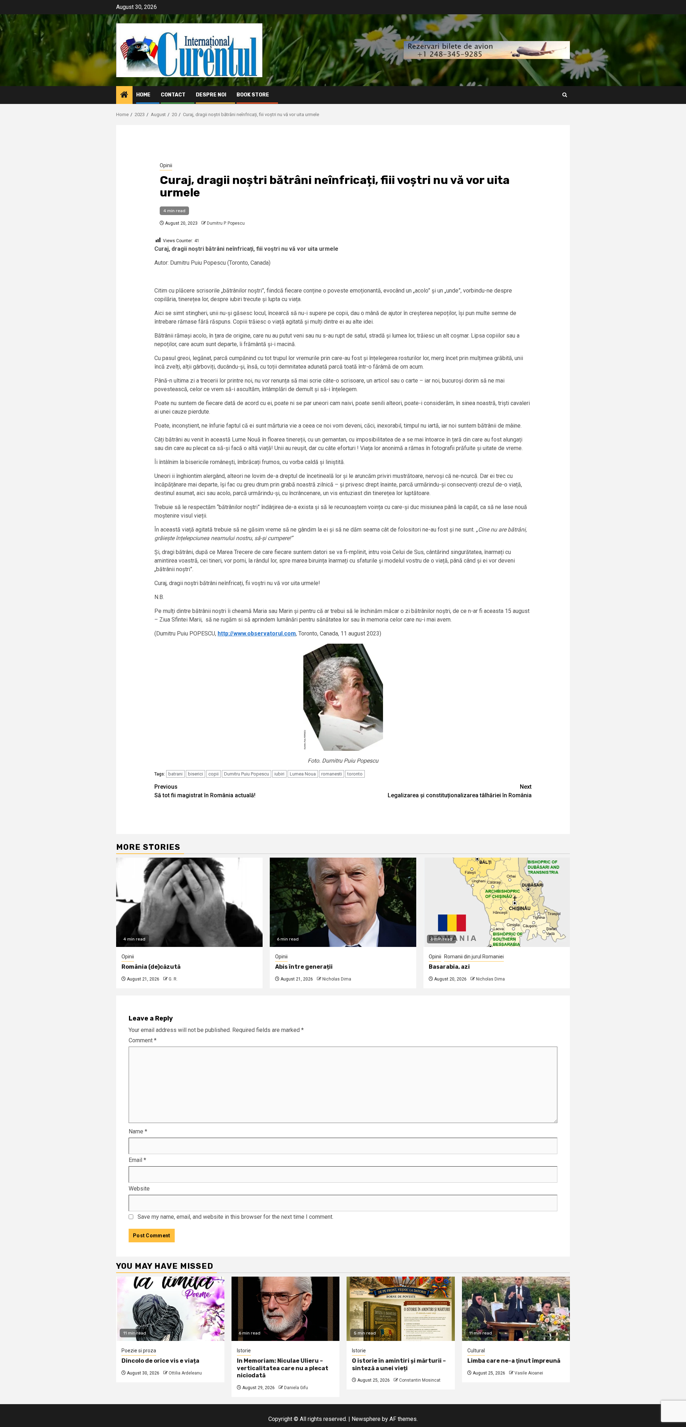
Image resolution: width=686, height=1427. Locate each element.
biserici (195, 774)
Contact (173, 95)
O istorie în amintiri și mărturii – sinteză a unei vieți (399, 1364)
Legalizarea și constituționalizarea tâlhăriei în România (460, 791)
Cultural (476, 1350)
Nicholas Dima (336, 979)
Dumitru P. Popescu (226, 223)
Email (137, 1160)
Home (143, 95)
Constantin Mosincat (420, 1380)
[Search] (564, 95)
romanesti (331, 774)
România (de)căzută (150, 966)
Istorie (244, 1350)
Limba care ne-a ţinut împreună (513, 1360)
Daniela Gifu (296, 1387)
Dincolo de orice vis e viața (160, 1360)
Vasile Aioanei (528, 1373)
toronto (355, 774)
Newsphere (366, 1419)
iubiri (279, 774)
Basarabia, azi (449, 966)
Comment (142, 1040)
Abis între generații (304, 966)
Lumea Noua (303, 774)
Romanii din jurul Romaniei (474, 956)
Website (139, 1188)
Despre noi (211, 95)
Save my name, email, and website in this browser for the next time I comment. (235, 1216)
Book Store (253, 95)
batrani (175, 774)
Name (138, 1131)
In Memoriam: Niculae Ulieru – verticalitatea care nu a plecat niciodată (282, 1368)
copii (213, 774)
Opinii (166, 165)
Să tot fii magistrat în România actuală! (204, 791)
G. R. (173, 979)
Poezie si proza (138, 1350)
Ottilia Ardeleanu (185, 1373)
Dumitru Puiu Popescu (246, 774)
